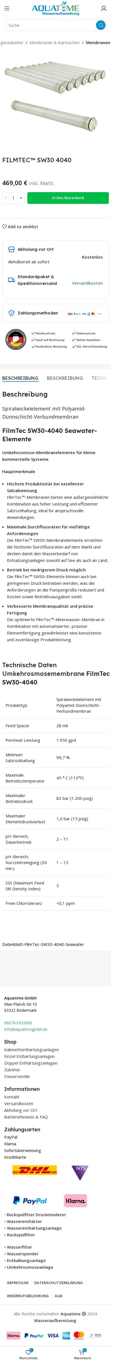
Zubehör (12, 1069)
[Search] (101, 25)
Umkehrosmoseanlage (30, 1267)
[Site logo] (56, 8)
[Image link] (51, 1185)
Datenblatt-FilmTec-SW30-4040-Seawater (43, 944)
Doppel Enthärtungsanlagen (31, 1063)
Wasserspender (23, 1253)
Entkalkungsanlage (26, 1260)
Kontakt (11, 1096)
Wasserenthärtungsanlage (34, 1228)
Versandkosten (87, 283)
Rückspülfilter (21, 1234)
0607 (8, 1022)
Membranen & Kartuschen (55, 42)
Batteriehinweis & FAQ (26, 1117)
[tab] (20, 378)
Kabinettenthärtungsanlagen (31, 1049)
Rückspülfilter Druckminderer (36, 1214)
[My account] (103, 8)
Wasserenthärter (24, 1221)
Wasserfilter (19, 1247)
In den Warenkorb (68, 197)
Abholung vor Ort (20, 1110)
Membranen (98, 42)
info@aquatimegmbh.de (25, 1029)
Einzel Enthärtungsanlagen (29, 1056)
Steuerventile (17, 1076)
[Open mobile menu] (7, 8)
